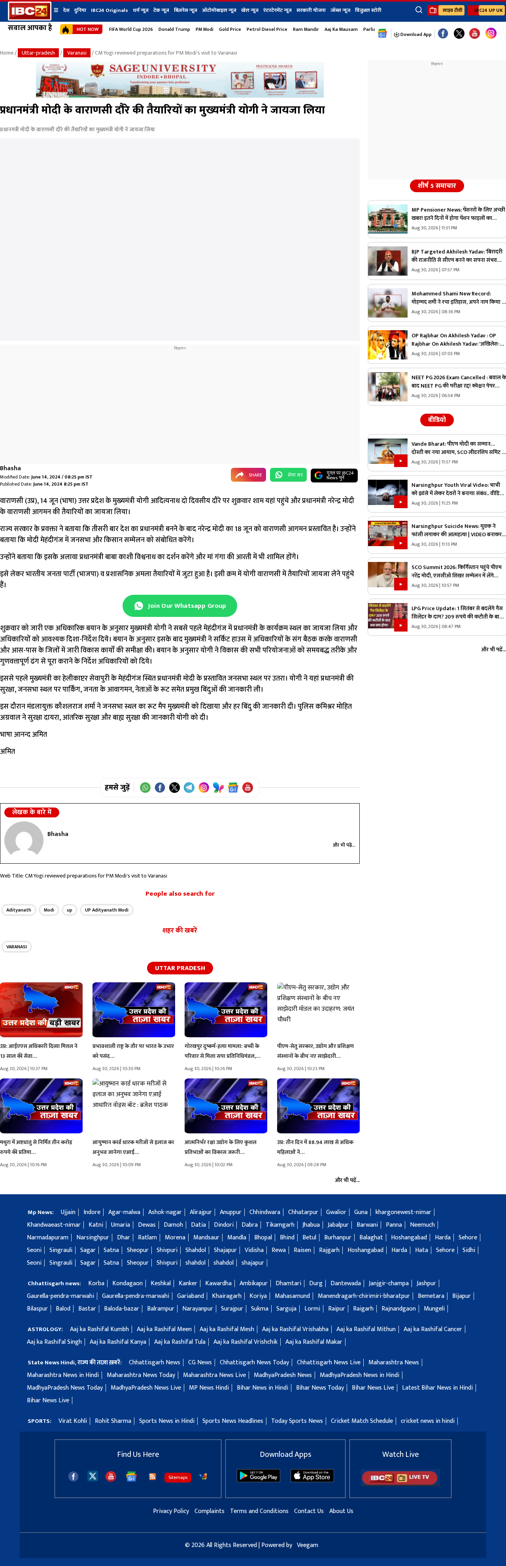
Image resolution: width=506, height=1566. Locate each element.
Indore (91, 1212)
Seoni (34, 1250)
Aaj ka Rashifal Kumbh (99, 1329)
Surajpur (232, 1308)
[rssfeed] (152, 1477)
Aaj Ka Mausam (341, 29)
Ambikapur (254, 1283)
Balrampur (160, 1308)
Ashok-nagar (165, 1212)
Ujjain (68, 1212)
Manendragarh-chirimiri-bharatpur (364, 1296)
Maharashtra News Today (141, 1375)
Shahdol (195, 1250)
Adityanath (18, 910)
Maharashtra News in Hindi (63, 1375)
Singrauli (60, 1250)
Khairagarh (227, 1296)
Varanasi (77, 52)
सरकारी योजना (311, 10)
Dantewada (345, 1283)
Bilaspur (37, 1308)
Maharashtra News (393, 1362)
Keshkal (161, 1283)
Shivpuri (167, 1250)
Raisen (302, 1250)
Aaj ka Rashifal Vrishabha (295, 1329)
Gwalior (336, 1212)
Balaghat (371, 1237)
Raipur (336, 1308)
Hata (421, 1250)
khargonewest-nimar (403, 1212)
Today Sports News (297, 1421)
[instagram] (491, 33)
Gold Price (230, 29)
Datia (198, 1225)
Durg (316, 1283)
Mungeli (434, 1308)
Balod (63, 1308)
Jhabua (311, 1225)
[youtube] (474, 34)
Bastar (87, 1308)
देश (66, 10)
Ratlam (147, 1237)
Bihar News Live (373, 1388)
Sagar (88, 1250)
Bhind (287, 1237)
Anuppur (231, 1212)
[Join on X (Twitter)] (174, 787)
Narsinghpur (92, 1237)
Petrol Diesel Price (267, 29)
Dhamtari (288, 1283)
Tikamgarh (280, 1225)
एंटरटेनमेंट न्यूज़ (277, 10)
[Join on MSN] (218, 787)
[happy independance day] (180, 96)
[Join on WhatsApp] (145, 787)
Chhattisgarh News (154, 1362)
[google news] (382, 33)
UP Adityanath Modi (106, 910)
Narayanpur (197, 1308)
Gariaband (190, 1296)
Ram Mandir (306, 29)
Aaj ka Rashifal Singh (54, 1342)
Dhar (123, 1237)
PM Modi (204, 29)
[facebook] (73, 1476)
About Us (341, 1511)
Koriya (258, 1296)
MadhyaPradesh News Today (65, 1388)
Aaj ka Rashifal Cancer (433, 1329)
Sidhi (469, 1250)
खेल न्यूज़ (250, 10)
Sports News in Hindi (166, 1421)
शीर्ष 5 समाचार (437, 185)
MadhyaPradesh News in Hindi (359, 1375)
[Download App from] (258, 1480)
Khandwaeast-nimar (54, 1225)
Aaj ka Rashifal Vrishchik (245, 1342)
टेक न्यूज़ (161, 10)
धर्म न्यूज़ (141, 10)
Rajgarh (329, 1250)
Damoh (173, 1225)
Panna (394, 1225)
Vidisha (254, 1250)
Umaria (120, 1225)
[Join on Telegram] (189, 787)
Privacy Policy (171, 1511)
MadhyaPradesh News (283, 1375)
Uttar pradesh (180, 968)
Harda (443, 1237)
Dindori (224, 1225)
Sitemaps (177, 1477)
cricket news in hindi (428, 1421)
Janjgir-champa (389, 1283)
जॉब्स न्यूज (340, 10)
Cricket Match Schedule (362, 1421)
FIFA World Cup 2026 (131, 29)
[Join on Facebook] (160, 787)
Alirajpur (201, 1212)
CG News (200, 1362)
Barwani (367, 1225)
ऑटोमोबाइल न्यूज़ (219, 10)
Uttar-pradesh (38, 52)
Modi (49, 910)
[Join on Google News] (233, 787)
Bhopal (263, 1237)
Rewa (279, 1250)
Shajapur (225, 1250)
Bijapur (461, 1296)
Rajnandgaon (398, 1308)
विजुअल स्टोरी (368, 10)
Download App (415, 34)
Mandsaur (206, 1237)
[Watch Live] (400, 1484)
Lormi (312, 1308)
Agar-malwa (124, 1212)
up (69, 910)
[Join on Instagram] (203, 787)
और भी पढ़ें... (344, 845)
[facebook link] (443, 34)
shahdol (195, 1263)
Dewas (147, 1225)
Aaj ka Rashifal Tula (180, 1342)
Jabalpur (338, 1225)
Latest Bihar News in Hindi (437, 1388)
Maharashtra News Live (214, 1375)
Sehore (468, 1237)
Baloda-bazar (121, 1308)
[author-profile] (23, 840)
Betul (309, 1237)
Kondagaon (127, 1283)
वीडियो (437, 420)
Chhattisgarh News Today (254, 1362)
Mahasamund (292, 1296)
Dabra (250, 1225)
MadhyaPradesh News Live (146, 1388)
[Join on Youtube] (247, 787)
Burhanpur (337, 1237)
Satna (111, 1250)
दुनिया (80, 10)
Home (6, 52)
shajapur (253, 1263)
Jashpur (426, 1283)
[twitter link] (459, 34)
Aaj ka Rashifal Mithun (366, 1329)
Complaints (209, 1511)
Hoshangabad (409, 1237)
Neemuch (422, 1225)
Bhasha (10, 468)
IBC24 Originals (109, 10)
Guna (361, 1212)
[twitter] (93, 1475)
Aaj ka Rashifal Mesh (227, 1329)
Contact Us (309, 1511)
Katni (96, 1225)
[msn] (203, 1477)
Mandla (236, 1237)
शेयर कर (295, 475)
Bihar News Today (320, 1388)
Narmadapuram (47, 1237)
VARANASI (16, 947)
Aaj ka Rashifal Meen (164, 1329)
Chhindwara (264, 1212)
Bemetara (431, 1296)
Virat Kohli (73, 1421)
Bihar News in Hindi (262, 1388)
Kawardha (218, 1283)
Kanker (188, 1283)
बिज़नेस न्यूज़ (185, 10)
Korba (96, 1283)
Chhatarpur (303, 1212)
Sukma (259, 1308)
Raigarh (363, 1308)
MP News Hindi (209, 1388)
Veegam (307, 1545)
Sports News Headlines (232, 1421)
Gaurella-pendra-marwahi (60, 1296)
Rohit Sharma (113, 1421)
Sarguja (286, 1308)
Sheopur (138, 1250)
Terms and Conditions (259, 1511)
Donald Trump (174, 29)
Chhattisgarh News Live (329, 1362)
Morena (175, 1237)
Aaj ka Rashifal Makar (313, 1342)
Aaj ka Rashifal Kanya (118, 1342)
